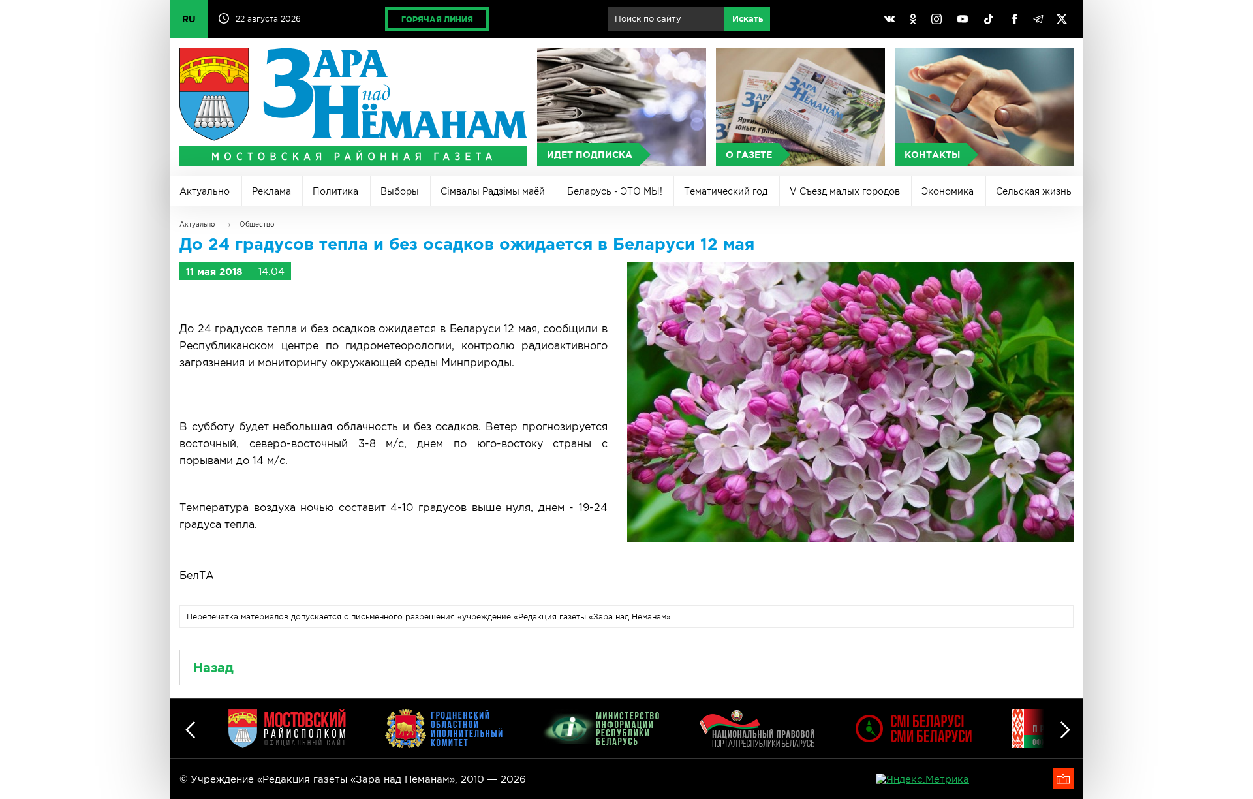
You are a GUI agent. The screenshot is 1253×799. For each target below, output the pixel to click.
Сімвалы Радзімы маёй (493, 191)
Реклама (271, 191)
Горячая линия (437, 19)
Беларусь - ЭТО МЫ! (614, 191)
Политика (335, 191)
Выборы (399, 191)
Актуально (204, 191)
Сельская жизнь (1034, 191)
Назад (213, 667)
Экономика (947, 191)
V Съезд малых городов (845, 191)
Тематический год (725, 191)
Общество (257, 224)
